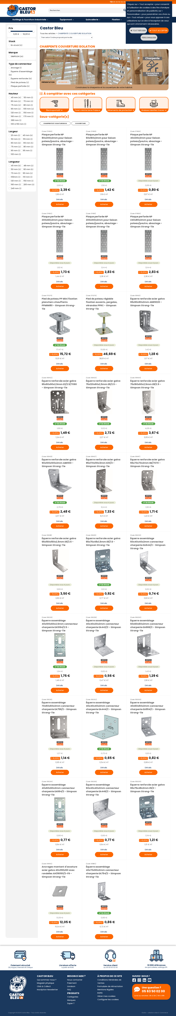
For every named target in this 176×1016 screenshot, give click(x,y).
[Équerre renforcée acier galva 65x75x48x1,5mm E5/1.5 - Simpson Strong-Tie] (104, 573)
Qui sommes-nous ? (46, 979)
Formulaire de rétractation (110, 986)
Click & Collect (44, 986)
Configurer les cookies (108, 999)
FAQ (69, 989)
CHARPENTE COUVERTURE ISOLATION (74, 33)
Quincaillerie (92, 19)
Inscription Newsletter (47, 989)
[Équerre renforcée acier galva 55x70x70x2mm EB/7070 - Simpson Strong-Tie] (148, 493)
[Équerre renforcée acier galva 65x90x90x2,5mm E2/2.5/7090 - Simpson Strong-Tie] (59, 414)
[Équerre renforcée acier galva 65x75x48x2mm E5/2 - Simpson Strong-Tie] (148, 819)
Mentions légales (105, 989)
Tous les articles (47, 33)
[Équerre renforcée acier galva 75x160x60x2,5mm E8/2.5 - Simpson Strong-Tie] (148, 414)
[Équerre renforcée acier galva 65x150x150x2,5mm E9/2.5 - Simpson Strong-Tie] (60, 573)
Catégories (72, 996)
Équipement (66, 19)
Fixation (116, 19)
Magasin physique (45, 983)
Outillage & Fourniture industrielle (29, 19)
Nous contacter (74, 979)
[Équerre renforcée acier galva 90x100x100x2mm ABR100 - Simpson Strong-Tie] (60, 493)
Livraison (71, 986)
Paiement (72, 983)
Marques (71, 1000)
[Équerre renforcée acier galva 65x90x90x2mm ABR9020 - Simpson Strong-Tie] (148, 333)
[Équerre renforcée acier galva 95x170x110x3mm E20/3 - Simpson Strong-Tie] (104, 493)
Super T (70, 1003)
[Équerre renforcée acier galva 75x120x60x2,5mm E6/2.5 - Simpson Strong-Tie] (104, 414)
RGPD (100, 993)
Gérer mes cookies (106, 996)
